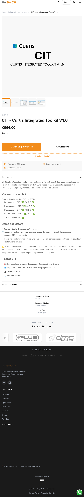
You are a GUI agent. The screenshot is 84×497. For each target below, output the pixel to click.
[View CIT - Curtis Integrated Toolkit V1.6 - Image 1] (6, 102)
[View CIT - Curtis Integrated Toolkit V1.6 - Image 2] (14, 102)
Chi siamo (5, 394)
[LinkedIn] (9, 382)
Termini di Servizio (48, 493)
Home (4, 12)
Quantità (5, 133)
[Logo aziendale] (23, 355)
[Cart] (74, 2)
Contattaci (5, 398)
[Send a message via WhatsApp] (79, 492)
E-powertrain (6, 403)
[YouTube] (4, 382)
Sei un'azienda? (43, 156)
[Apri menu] (79, 2)
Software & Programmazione (18, 12)
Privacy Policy (34, 493)
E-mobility (5, 411)
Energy (4, 415)
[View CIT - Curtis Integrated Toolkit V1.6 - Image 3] (23, 102)
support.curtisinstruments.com (46, 264)
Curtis (5, 115)
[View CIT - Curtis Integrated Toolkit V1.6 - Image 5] (41, 102)
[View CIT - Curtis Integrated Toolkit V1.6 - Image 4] (32, 102)
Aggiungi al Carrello (23, 147)
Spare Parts (6, 407)
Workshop (5, 419)
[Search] (58, 2)
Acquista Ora (62, 147)
